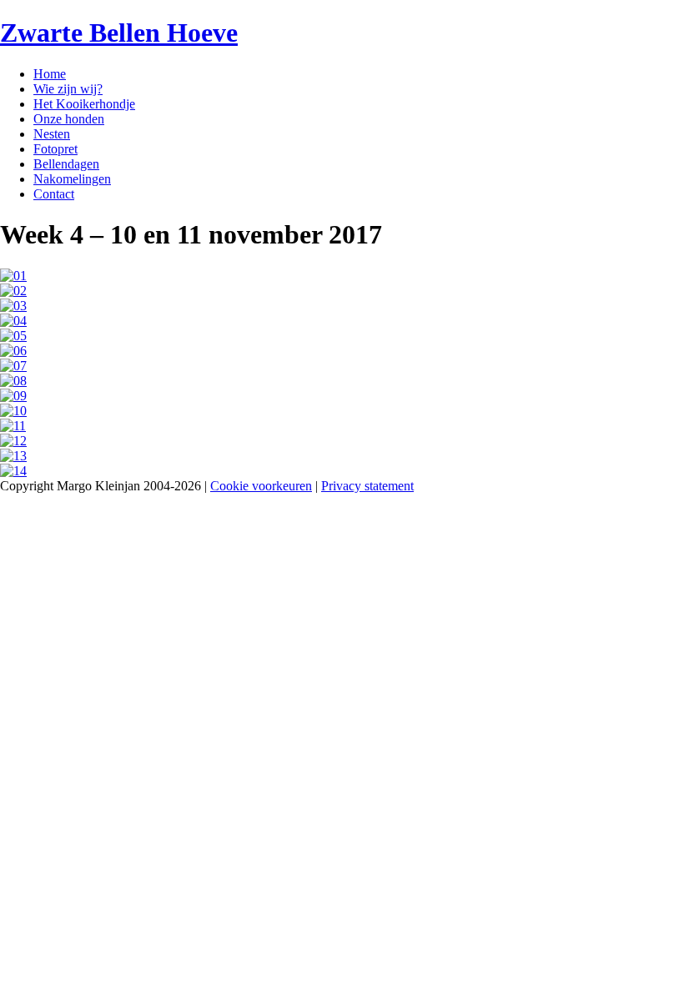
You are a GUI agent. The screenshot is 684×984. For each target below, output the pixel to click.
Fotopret (55, 149)
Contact (53, 194)
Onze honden (68, 119)
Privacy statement (367, 486)
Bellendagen (66, 164)
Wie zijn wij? (68, 89)
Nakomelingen (72, 179)
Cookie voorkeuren (261, 486)
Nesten (51, 134)
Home (49, 74)
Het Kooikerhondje (84, 104)
